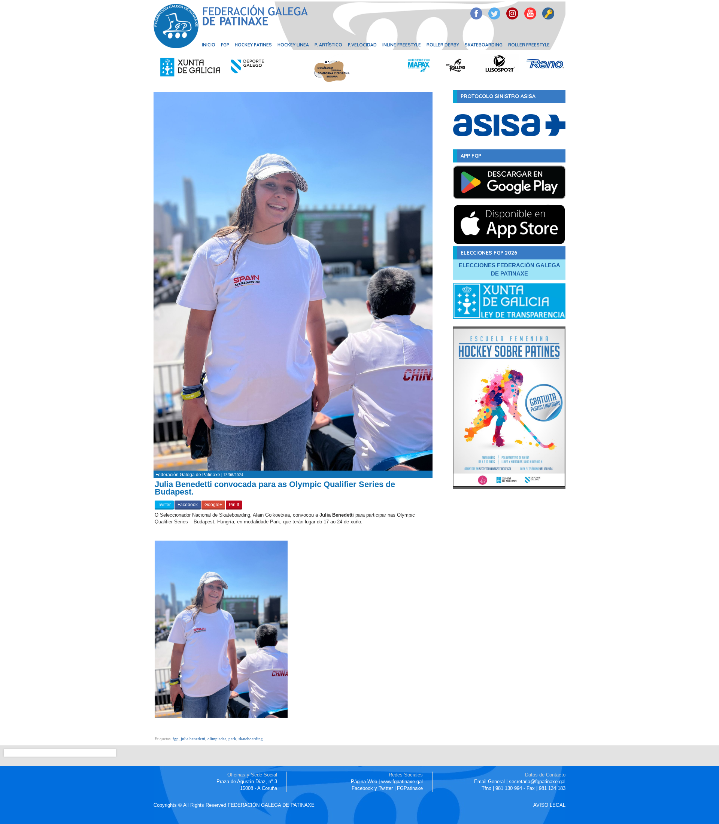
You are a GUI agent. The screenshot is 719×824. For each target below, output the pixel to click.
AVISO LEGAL (549, 805)
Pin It (234, 504)
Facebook (188, 504)
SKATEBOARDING (484, 45)
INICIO (208, 45)
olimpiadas (216, 738)
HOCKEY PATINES (253, 45)
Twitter (164, 504)
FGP (225, 45)
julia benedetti (193, 738)
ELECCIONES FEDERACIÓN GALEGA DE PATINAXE (509, 269)
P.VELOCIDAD (362, 45)
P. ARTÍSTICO (328, 45)
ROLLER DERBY (443, 45)
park (232, 738)
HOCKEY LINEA (293, 45)
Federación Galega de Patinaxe (187, 474)
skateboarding (251, 738)
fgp (176, 738)
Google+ (213, 504)
